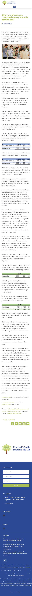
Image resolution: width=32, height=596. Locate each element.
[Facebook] (14, 7)
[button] (28, 2)
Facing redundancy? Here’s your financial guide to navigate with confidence (13, 546)
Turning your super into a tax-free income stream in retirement (14, 539)
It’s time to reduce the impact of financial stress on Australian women (15, 552)
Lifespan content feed (14, 413)
